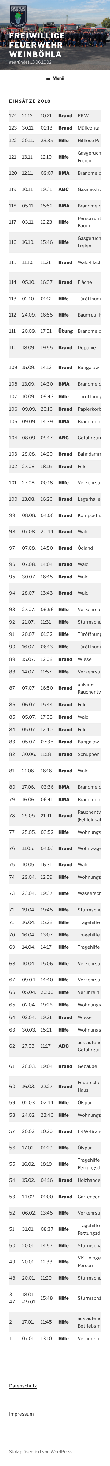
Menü (58, 78)
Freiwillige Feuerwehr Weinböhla (37, 45)
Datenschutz (23, 1386)
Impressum (21, 1414)
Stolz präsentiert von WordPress (40, 1451)
